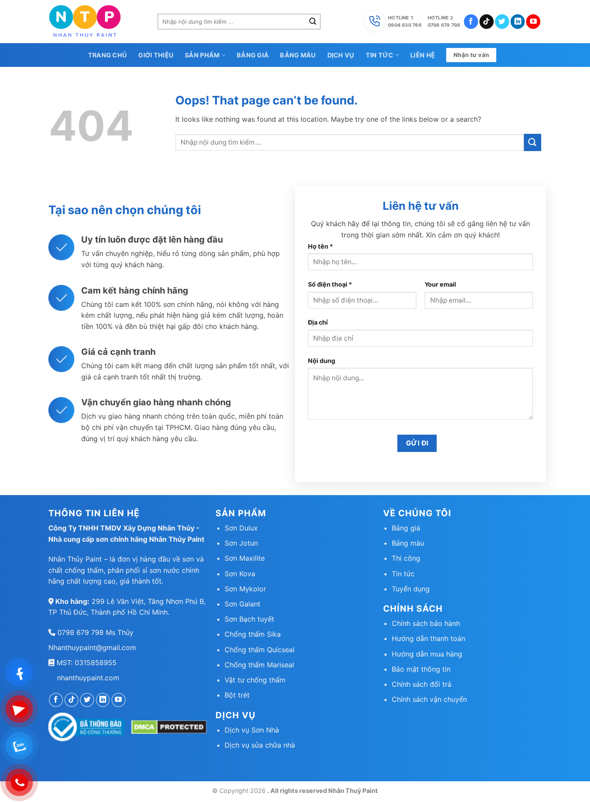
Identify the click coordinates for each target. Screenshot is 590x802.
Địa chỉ (318, 322)
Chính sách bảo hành (426, 623)
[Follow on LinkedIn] (518, 21)
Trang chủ (107, 55)
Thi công (406, 558)
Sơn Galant (242, 604)
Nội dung (321, 360)
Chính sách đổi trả (421, 684)
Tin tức (379, 55)
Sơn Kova (240, 573)
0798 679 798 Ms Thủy (94, 632)
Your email (440, 284)
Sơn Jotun (241, 543)
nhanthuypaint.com (88, 677)
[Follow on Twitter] (502, 21)
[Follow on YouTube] (533, 21)
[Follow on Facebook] (471, 21)
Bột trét (237, 695)
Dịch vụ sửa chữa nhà (260, 745)
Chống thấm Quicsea (259, 649)
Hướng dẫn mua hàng (427, 654)
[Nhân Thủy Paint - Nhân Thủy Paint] (97, 21)
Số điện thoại (330, 284)
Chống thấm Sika (253, 634)
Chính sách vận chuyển (429, 699)
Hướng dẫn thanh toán (428, 638)
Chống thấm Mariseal (259, 664)
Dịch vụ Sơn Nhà (252, 730)
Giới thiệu (156, 55)
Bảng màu (298, 55)
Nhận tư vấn (471, 54)
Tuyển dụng (411, 588)
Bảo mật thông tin (421, 669)
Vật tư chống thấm (255, 680)
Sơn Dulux (241, 528)
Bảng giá (253, 55)
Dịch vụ (341, 55)
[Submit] (312, 21)
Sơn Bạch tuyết (249, 619)
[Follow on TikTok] (486, 21)
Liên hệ (422, 55)
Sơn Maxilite (245, 558)
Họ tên (320, 246)
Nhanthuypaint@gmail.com (92, 647)
